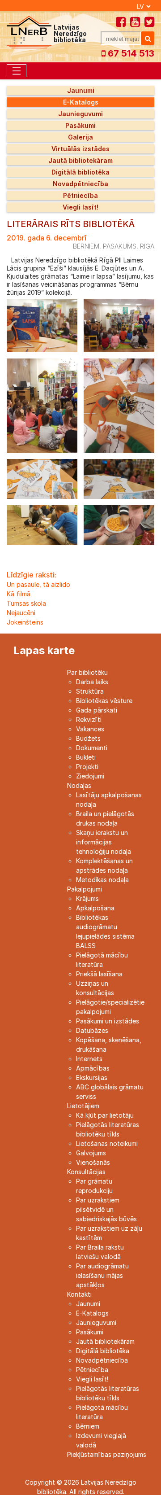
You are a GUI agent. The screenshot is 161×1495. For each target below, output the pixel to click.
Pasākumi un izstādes (107, 1021)
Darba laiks (92, 682)
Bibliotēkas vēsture (104, 700)
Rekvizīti (89, 719)
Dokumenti (91, 748)
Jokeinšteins (25, 622)
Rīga (147, 246)
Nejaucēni (21, 612)
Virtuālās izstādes (80, 149)
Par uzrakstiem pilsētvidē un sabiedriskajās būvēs (106, 1209)
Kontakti (79, 1294)
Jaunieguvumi (80, 114)
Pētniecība (80, 195)
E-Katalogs (80, 102)
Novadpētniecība (80, 184)
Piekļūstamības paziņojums (106, 1454)
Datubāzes (92, 1030)
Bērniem (87, 1426)
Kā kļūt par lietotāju (105, 1115)
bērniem (86, 246)
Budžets (88, 738)
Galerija (80, 137)
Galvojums (91, 1153)
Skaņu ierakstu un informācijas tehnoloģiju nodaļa (103, 842)
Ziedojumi (90, 776)
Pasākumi (80, 125)
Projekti (87, 766)
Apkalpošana (95, 908)
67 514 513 (130, 53)
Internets (89, 1058)
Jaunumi (80, 90)
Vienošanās (93, 1162)
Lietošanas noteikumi (107, 1143)
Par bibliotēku (87, 672)
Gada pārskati (96, 710)
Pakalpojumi (84, 889)
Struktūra (90, 691)
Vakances (90, 729)
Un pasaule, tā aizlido (38, 584)
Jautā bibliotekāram (80, 160)
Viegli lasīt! (80, 207)
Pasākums (119, 246)
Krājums (87, 898)
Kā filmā (18, 594)
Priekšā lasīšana (99, 974)
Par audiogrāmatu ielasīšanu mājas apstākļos (102, 1275)
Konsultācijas (86, 1172)
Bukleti (86, 757)
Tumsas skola (26, 603)
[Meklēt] (147, 38)
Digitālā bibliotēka (80, 172)
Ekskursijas (91, 1077)
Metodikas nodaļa (102, 879)
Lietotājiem (83, 1106)
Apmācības (93, 1068)
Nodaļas (79, 785)
